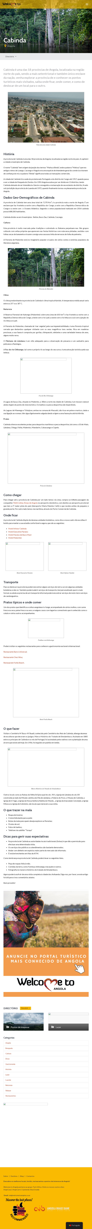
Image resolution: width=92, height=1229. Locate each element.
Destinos (14, 1176)
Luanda (8, 1080)
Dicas (8, 1059)
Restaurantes (11, 1096)
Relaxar (8, 1091)
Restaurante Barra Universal (15, 652)
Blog (22, 1176)
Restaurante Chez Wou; (13, 657)
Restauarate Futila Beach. (13, 663)
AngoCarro (17, 1190)
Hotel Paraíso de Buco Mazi (19, 535)
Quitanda (25, 1190)
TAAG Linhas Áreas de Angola (25, 503)
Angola (11, 45)
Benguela (9, 1048)
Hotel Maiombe (15, 538)
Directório (9, 56)
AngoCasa (7, 1190)
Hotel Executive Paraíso (18, 532)
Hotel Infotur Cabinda (17, 528)
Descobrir (25, 1008)
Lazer (7, 1075)
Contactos (30, 1176)
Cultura (8, 1053)
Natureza (9, 1085)
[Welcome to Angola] (11, 4)
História (8, 1069)
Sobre (5, 1176)
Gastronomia (10, 1064)
